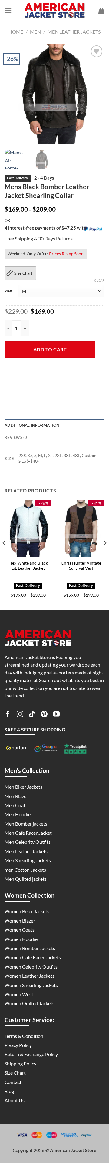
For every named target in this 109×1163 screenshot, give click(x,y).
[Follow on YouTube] (56, 715)
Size (8, 290)
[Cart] (101, 10)
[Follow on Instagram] (20, 715)
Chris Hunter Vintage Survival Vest (81, 566)
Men (35, 32)
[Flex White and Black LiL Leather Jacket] (28, 528)
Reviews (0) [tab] (16, 437)
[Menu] (8, 10)
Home (15, 32)
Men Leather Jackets (74, 32)
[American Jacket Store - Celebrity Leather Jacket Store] (54, 10)
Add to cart (50, 349)
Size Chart (23, 273)
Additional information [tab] (32, 425)
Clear (99, 280)
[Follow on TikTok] (32, 715)
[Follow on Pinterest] (44, 715)
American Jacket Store (73, 1150)
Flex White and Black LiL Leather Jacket (28, 566)
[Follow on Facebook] (8, 715)
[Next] (94, 94)
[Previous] (14, 94)
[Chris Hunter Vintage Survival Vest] (81, 528)
